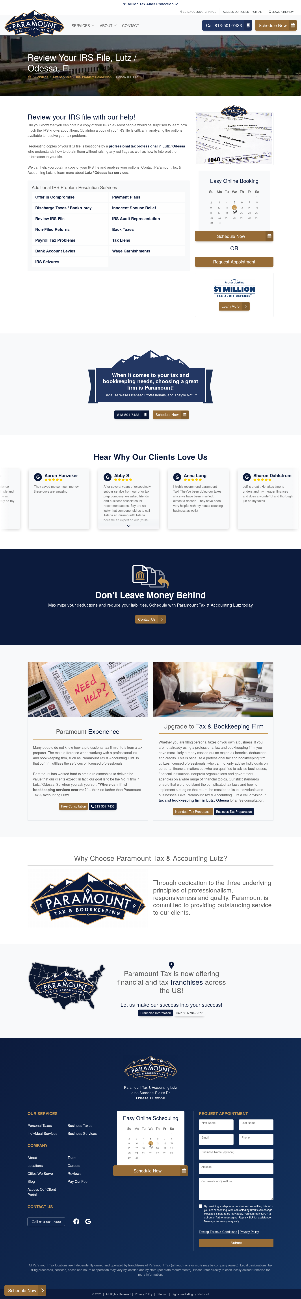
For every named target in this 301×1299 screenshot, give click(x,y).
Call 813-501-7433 (224, 25)
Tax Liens (121, 240)
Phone (246, 1137)
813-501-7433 (128, 414)
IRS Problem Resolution (94, 77)
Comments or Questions (216, 1181)
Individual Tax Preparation (193, 811)
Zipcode (206, 1167)
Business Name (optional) (217, 1152)
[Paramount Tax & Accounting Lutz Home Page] (29, 77)
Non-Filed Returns (52, 229)
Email (205, 1137)
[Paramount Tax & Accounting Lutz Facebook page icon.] (76, 1221)
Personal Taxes (40, 1125)
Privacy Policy (143, 1294)
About (106, 25)
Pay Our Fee (77, 1181)
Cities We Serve (40, 1173)
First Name (208, 1123)
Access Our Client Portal (242, 11)
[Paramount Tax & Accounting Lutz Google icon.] (88, 1221)
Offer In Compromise (54, 197)
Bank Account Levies (55, 251)
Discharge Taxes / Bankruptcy (63, 208)
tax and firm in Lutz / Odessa (194, 800)
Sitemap (162, 1294)
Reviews (74, 1173)
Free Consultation (73, 806)
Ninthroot (203, 1294)
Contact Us (147, 619)
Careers (74, 1165)
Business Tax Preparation (234, 811)
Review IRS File (50, 218)
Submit (236, 1242)
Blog (31, 1181)
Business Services (82, 1133)
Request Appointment (234, 261)
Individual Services (42, 1133)
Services (81, 25)
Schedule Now (273, 25)
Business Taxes (80, 1125)
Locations (35, 1165)
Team (72, 1157)
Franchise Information (155, 1013)
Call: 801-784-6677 (189, 1013)
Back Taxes (123, 229)
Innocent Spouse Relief (134, 208)
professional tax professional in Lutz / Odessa (147, 146)
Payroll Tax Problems (55, 240)
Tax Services (62, 77)
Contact (130, 25)
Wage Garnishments (131, 251)
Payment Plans (126, 197)
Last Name (248, 1123)
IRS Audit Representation (136, 218)
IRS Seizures (47, 262)
